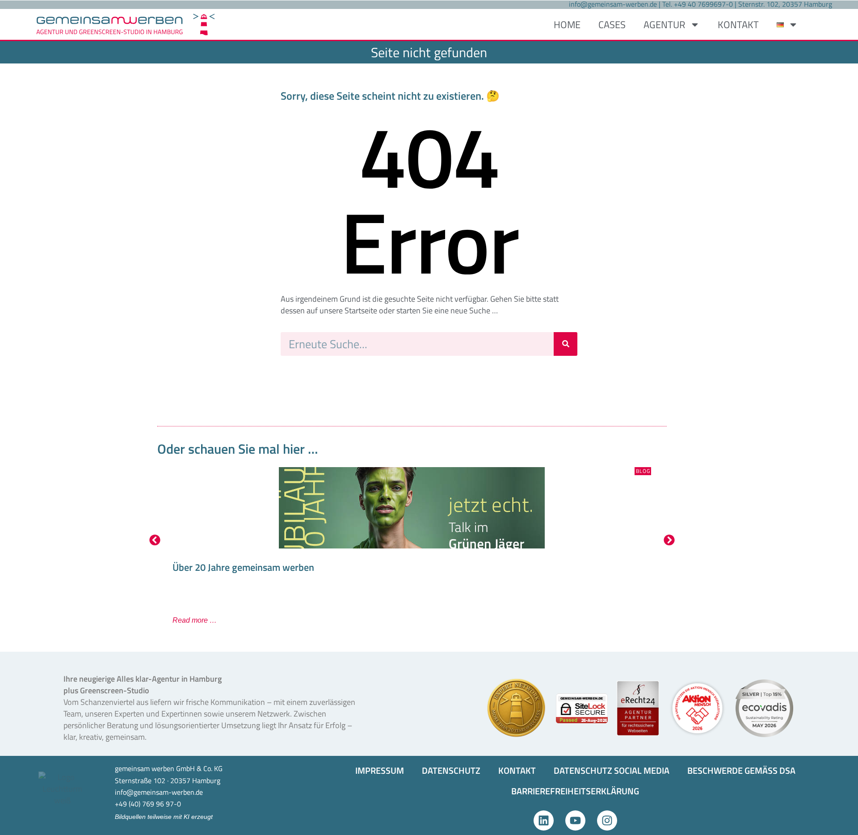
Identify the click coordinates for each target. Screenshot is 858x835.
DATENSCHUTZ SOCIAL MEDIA (611, 770)
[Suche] (565, 344)
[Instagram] (607, 820)
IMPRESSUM (379, 770)
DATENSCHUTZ (451, 770)
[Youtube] (575, 820)
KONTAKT (738, 24)
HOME (567, 24)
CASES (612, 24)
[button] (154, 539)
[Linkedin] (544, 820)
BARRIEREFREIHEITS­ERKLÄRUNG (575, 791)
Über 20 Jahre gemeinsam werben (243, 567)
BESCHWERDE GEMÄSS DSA (741, 770)
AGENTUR (665, 24)
